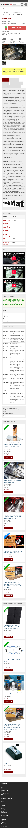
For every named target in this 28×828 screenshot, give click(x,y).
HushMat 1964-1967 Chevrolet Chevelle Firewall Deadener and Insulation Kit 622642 (12, 516)
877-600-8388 (11, 0)
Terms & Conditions (5, 796)
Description (5, 80)
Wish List (3, 820)
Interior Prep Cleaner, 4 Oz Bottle (13, 693)
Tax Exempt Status (4, 790)
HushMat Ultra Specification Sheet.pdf (6, 222)
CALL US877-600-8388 (21, 42)
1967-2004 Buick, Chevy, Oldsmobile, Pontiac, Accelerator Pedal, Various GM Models (13, 626)
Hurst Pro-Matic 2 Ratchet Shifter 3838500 (13, 762)
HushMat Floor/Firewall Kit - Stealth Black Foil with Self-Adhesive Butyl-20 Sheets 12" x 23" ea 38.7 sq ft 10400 (12, 726)
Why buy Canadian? (5, 791)
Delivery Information (5, 793)
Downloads (5, 83)
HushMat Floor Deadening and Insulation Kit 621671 (12, 481)
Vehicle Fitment (14, 80)
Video (11, 83)
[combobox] (14, 416)
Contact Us (18, 0)
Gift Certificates (4, 809)
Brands (2, 808)
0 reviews (10, 33)
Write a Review (17, 33)
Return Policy (3, 787)
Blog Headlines (4, 812)
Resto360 (3, 786)
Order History (3, 819)
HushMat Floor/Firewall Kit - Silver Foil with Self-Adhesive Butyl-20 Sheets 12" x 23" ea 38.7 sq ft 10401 (13, 585)
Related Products (15, 86)
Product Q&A (5, 86)
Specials (2, 811)
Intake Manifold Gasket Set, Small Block (13, 660)
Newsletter (3, 822)
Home (3, 8)
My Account (3, 818)
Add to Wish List (7, 35)
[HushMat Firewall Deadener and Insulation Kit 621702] (14, 52)
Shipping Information (5, 788)
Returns (2, 802)
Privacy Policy (3, 794)
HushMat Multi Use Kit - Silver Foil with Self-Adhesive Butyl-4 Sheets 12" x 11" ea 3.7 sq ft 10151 (12, 445)
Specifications (18, 83)
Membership (3, 823)
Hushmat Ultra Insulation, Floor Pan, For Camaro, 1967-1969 (13, 551)
